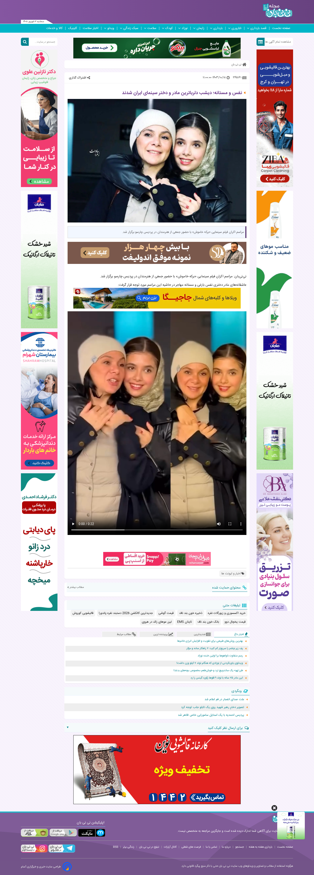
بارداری (218, 28)
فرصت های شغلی (191, 847)
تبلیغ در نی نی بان (149, 847)
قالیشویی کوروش (82, 613)
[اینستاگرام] (34, 852)
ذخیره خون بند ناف (190, 613)
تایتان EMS (184, 621)
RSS (115, 847)
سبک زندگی (130, 28)
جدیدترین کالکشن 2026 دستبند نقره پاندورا (126, 613)
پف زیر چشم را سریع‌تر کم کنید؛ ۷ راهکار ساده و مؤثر (214, 648)
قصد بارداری (258, 28)
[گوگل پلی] (63, 833)
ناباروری (236, 28)
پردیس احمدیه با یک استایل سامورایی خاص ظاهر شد (211, 715)
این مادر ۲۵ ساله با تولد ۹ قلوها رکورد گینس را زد (217, 678)
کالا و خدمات (54, 28)
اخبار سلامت (90, 28)
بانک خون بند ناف (208, 621)
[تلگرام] (61, 852)
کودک (169, 28)
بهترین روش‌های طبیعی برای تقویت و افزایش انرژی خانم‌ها (210, 641)
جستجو (239, 847)
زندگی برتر (128, 847)
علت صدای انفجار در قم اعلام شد (224, 699)
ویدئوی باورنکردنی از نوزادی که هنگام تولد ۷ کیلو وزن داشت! (210, 663)
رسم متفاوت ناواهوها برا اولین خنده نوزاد (220, 656)
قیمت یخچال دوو (235, 621)
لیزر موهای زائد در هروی (157, 621)
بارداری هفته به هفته (260, 847)
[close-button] (274, 808)
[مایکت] (91, 833)
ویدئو (110, 28)
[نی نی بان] (277, 10)
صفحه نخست (281, 28)
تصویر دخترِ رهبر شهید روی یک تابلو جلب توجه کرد (212, 707)
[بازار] (34, 833)
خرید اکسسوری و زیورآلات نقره (226, 613)
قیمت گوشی (166, 613)
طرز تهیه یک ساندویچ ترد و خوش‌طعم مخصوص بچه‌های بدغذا (208, 670)
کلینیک (72, 28)
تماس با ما (211, 847)
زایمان (200, 28)
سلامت (151, 28)
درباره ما (226, 847)
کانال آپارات (170, 847)
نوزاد (185, 28)
